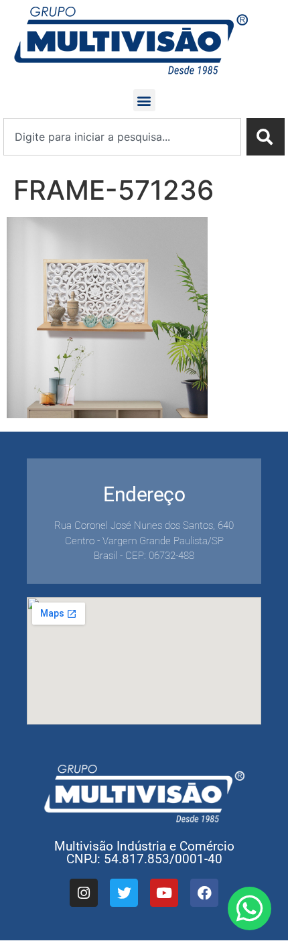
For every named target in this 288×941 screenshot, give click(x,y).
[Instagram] (84, 893)
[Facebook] (204, 893)
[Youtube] (164, 893)
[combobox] (122, 136)
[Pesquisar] (265, 136)
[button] (144, 100)
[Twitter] (124, 893)
